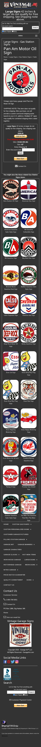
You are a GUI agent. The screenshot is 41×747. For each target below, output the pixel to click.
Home (5, 613)
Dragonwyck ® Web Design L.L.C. (29, 728)
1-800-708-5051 (11, 600)
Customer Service (10, 595)
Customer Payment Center (21, 700)
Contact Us (22, 166)
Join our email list (13, 617)
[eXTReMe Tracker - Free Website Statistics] (4, 723)
